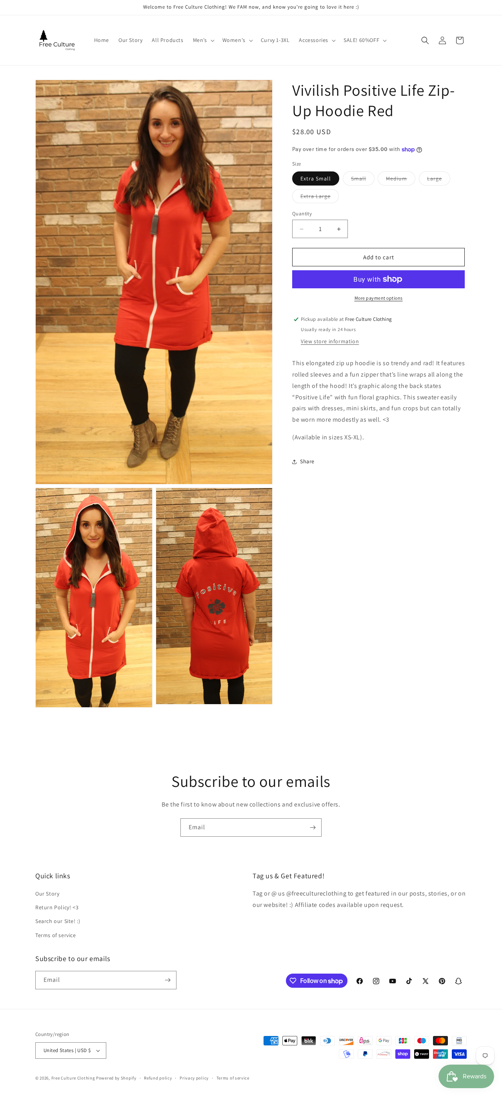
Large (438, 180)
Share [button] (307, 461)
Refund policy (158, 1077)
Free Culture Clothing (73, 1078)
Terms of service (55, 935)
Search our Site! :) (57, 921)
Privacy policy (194, 1077)
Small (363, 180)
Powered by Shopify (116, 1078)
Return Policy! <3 (56, 907)
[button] (203, 40)
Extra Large (319, 197)
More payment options (379, 298)
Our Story (47, 893)
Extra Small (315, 178)
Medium (400, 180)
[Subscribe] (312, 827)
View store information (330, 341)
